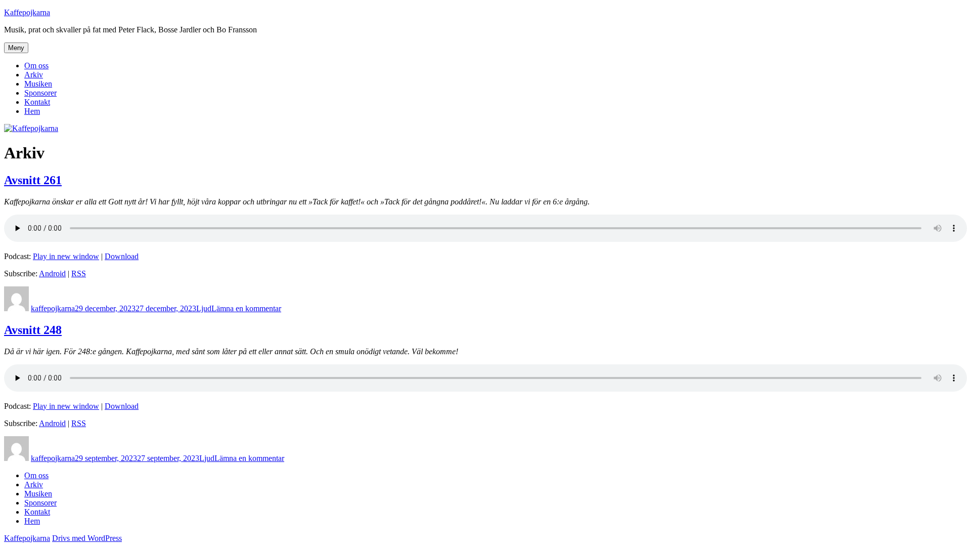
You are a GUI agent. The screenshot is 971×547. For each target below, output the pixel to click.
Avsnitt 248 (33, 329)
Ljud (203, 308)
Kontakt (37, 102)
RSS (78, 273)
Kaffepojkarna (27, 12)
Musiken (38, 83)
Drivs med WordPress (87, 538)
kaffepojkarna (53, 308)
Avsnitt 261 (33, 180)
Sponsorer (40, 93)
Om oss (36, 65)
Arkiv (33, 74)
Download (122, 256)
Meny (16, 48)
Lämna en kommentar (246, 308)
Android (52, 273)
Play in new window (66, 256)
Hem (32, 111)
